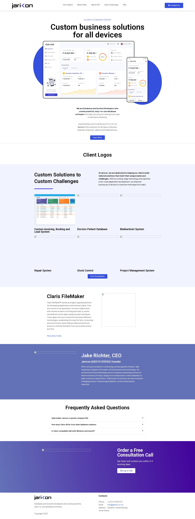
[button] (97, 418)
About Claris (82, 5)
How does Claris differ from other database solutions (74, 425)
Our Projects (68, 5)
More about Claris (54, 336)
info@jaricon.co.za (115, 504)
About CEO (95, 5)
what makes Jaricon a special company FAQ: (70, 418)
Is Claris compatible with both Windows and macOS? (73, 431)
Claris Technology (111, 5)
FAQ (124, 5)
